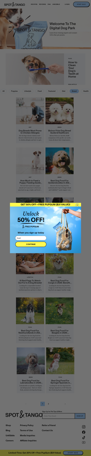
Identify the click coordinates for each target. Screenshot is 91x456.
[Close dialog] (77, 205)
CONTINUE (31, 244)
